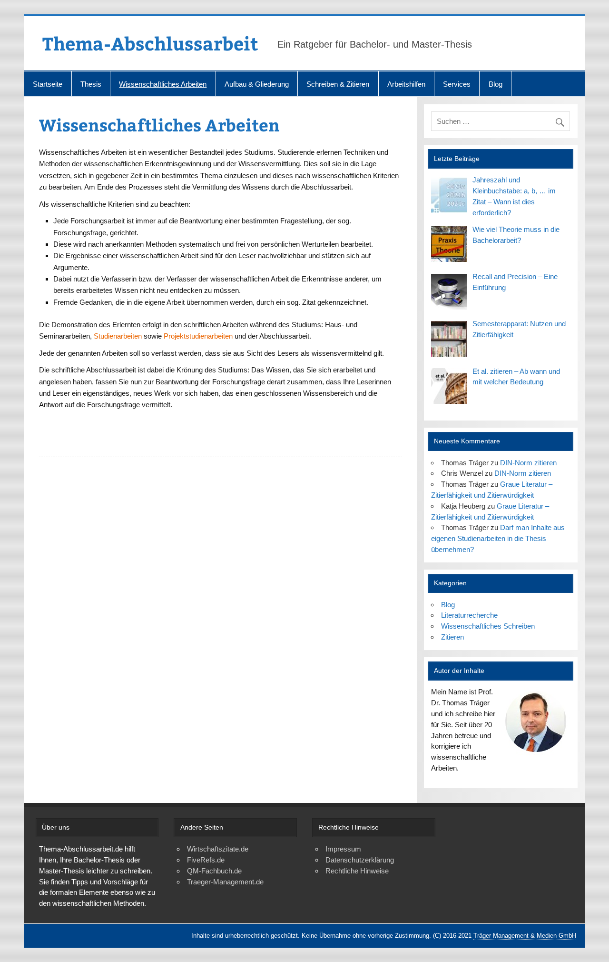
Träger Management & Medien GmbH (524, 935)
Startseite (47, 84)
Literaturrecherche (469, 615)
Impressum (343, 849)
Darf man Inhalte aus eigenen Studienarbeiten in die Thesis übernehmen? (498, 538)
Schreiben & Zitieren (337, 84)
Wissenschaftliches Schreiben (488, 626)
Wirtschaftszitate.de (217, 849)
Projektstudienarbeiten (198, 336)
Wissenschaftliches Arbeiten (162, 84)
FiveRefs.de (206, 860)
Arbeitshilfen (406, 84)
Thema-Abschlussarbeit (150, 43)
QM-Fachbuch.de (214, 871)
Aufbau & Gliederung (257, 84)
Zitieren (452, 637)
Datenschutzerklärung (359, 860)
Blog (495, 84)
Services (457, 84)
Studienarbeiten (118, 336)
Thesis (90, 84)
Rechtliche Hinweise (357, 871)
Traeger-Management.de (225, 882)
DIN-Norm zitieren (528, 463)
